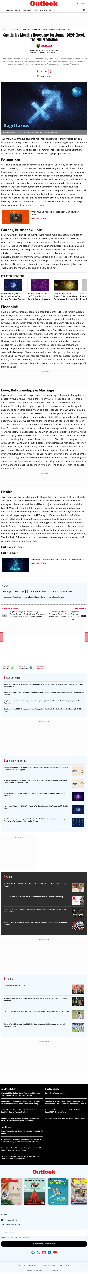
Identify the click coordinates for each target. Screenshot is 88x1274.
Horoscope (20, 591)
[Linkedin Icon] (49, 1252)
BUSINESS (9, 10)
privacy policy (25, 1237)
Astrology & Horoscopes (38, 591)
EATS (36, 10)
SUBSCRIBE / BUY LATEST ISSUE (44, 1244)
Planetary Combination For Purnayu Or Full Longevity (57, 559)
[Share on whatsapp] (51, 71)
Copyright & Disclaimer (47, 1265)
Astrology (14, 29)
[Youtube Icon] (55, 1252)
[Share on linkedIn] (46, 71)
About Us (22, 1265)
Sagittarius (26, 29)
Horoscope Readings (12, 597)
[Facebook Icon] (33, 1252)
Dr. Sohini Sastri (40, 218)
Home (4, 29)
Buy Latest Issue (13, 1224)
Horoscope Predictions (62, 591)
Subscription (11, 1220)
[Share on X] (42, 71)
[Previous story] (1, 637)
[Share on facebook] (37, 71)
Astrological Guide (56, 597)
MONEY (18, 10)
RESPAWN (44, 10)
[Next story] (86, 637)
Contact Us (32, 1265)
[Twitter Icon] (38, 1252)
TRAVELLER (27, 10)
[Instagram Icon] (44, 1252)
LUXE (51, 10)
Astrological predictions (35, 597)
